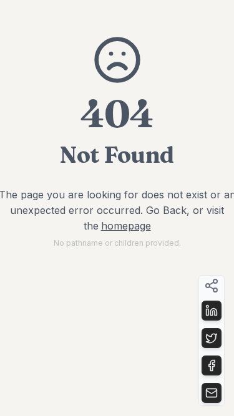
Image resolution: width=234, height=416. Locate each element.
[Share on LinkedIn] (212, 311)
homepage (126, 226)
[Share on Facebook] (212, 365)
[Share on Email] (212, 393)
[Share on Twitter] (212, 338)
